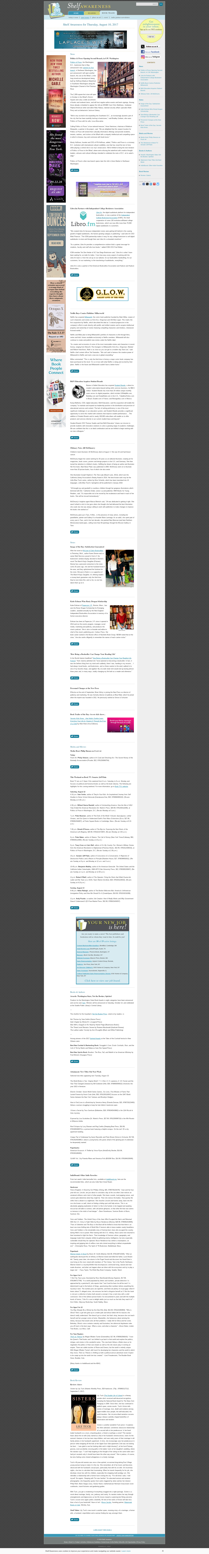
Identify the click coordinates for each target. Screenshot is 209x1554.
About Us (71, 1542)
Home (76, 13)
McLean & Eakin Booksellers (93, 551)
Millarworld (88, 317)
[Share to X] (147, 184)
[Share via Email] (140, 184)
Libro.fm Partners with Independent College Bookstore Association (151, 78)
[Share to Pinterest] (154, 184)
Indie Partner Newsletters (120, 17)
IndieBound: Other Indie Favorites (152, 165)
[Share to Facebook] (144, 184)
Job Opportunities (130, 1542)
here (83, 1003)
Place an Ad (96, 17)
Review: (146, 175)
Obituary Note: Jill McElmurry (150, 94)
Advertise (83, 1542)
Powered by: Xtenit (104, 1546)
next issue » (107, 1530)
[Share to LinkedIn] (151, 184)
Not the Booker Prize (99, 1014)
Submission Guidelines (93, 1542)
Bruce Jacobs (106, 1502)
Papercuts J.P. (87, 605)
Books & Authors (145, 151)
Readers (92, 13)
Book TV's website (121, 786)
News (141, 66)
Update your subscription (125, 1535)
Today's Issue (73, 17)
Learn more (126, 1551)
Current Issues (105, 1542)
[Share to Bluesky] (158, 184)
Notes (141, 100)
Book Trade (108, 13)
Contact (77, 1542)
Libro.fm (99, 212)
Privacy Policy (141, 1542)
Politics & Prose (76, 62)
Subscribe (121, 1542)
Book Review (144, 171)
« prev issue (97, 1530)
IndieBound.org (111, 1179)
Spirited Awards (95, 1038)
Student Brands (120, 385)
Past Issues (85, 17)
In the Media (114, 1542)
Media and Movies (146, 133)
